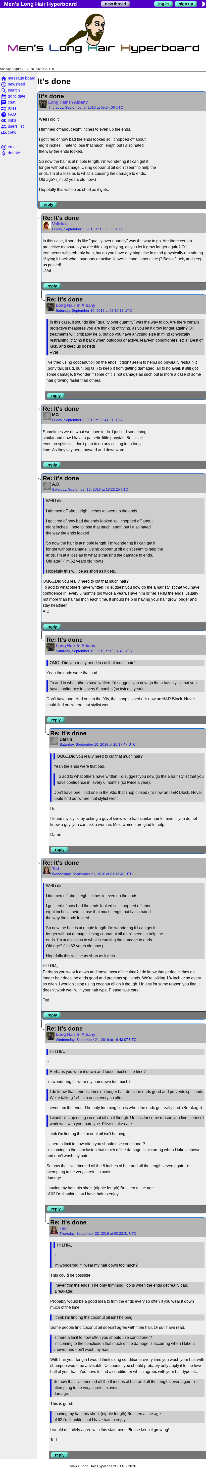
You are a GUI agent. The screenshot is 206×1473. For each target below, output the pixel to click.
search (10, 90)
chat (8, 102)
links (8, 120)
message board (18, 78)
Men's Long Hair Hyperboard (40, 4)
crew (8, 132)
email (9, 147)
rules (9, 108)
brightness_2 (203, 4)
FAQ (8, 114)
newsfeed (13, 84)
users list (12, 126)
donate (10, 153)
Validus (59, 223)
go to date (13, 96)
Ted (55, 868)
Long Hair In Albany (68, 102)
